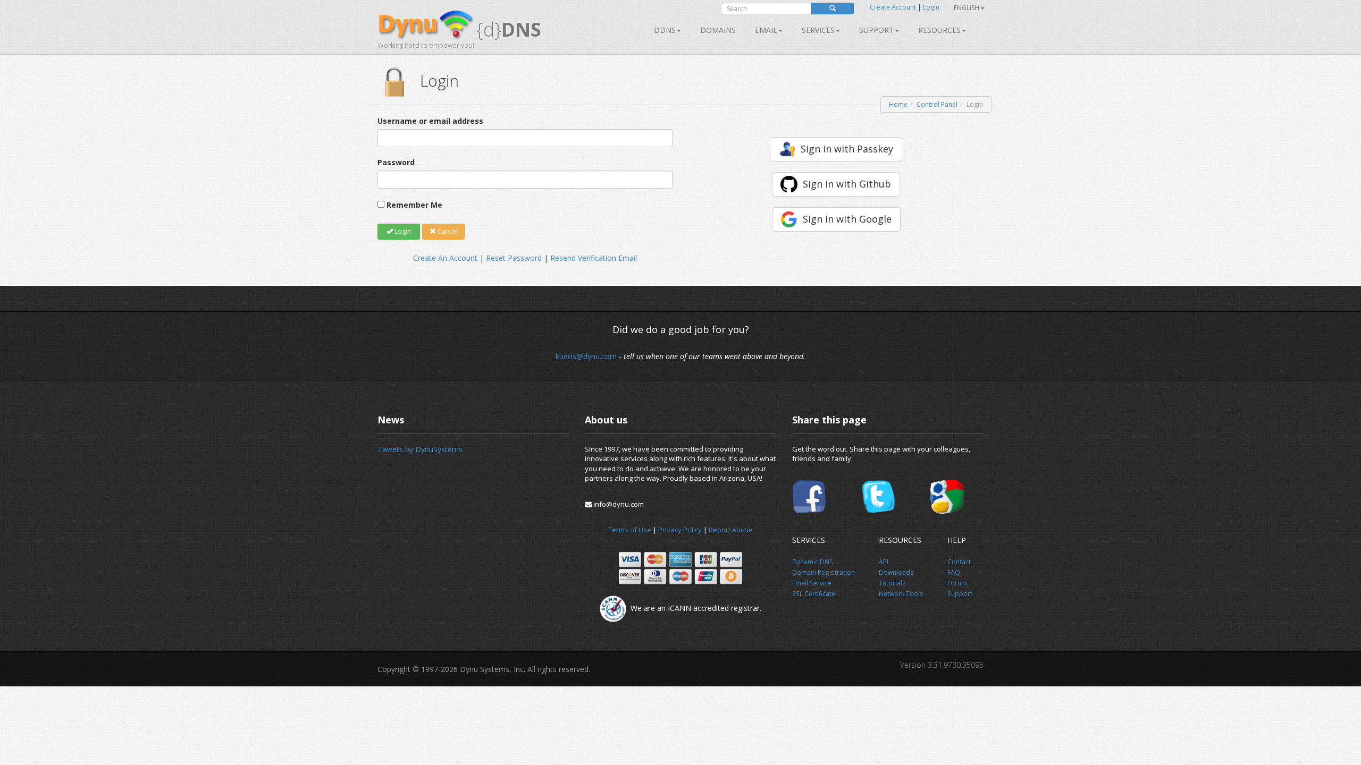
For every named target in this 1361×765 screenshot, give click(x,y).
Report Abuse (731, 529)
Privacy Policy (680, 529)
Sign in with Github (847, 183)
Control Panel (937, 104)
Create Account (893, 7)
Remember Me (414, 205)
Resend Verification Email (593, 258)
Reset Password (514, 258)
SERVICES (818, 30)
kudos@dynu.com (586, 356)
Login (931, 7)
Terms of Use (629, 529)
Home (898, 104)
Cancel (447, 231)
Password (396, 162)
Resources (939, 30)
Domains (718, 30)
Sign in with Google (847, 218)
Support (876, 30)
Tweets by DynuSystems (420, 449)
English (966, 7)
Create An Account (445, 258)
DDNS (665, 30)
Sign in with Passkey (847, 148)
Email (766, 30)
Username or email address (430, 121)
